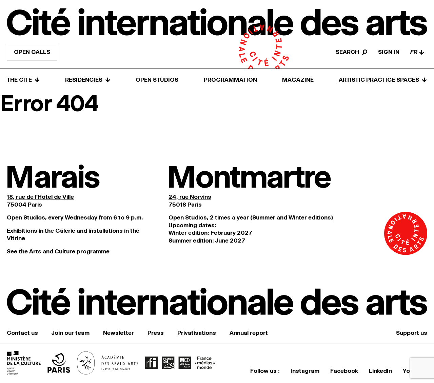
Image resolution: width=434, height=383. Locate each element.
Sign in (388, 52)
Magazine (298, 79)
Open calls (32, 52)
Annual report (249, 332)
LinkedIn (380, 370)
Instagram (305, 370)
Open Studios (157, 79)
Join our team (71, 332)
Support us (411, 332)
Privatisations (196, 332)
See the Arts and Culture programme (58, 251)
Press (155, 332)
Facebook (344, 370)
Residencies (88, 80)
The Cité (23, 80)
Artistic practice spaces (383, 80)
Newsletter (118, 332)
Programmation (230, 79)
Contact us (22, 332)
